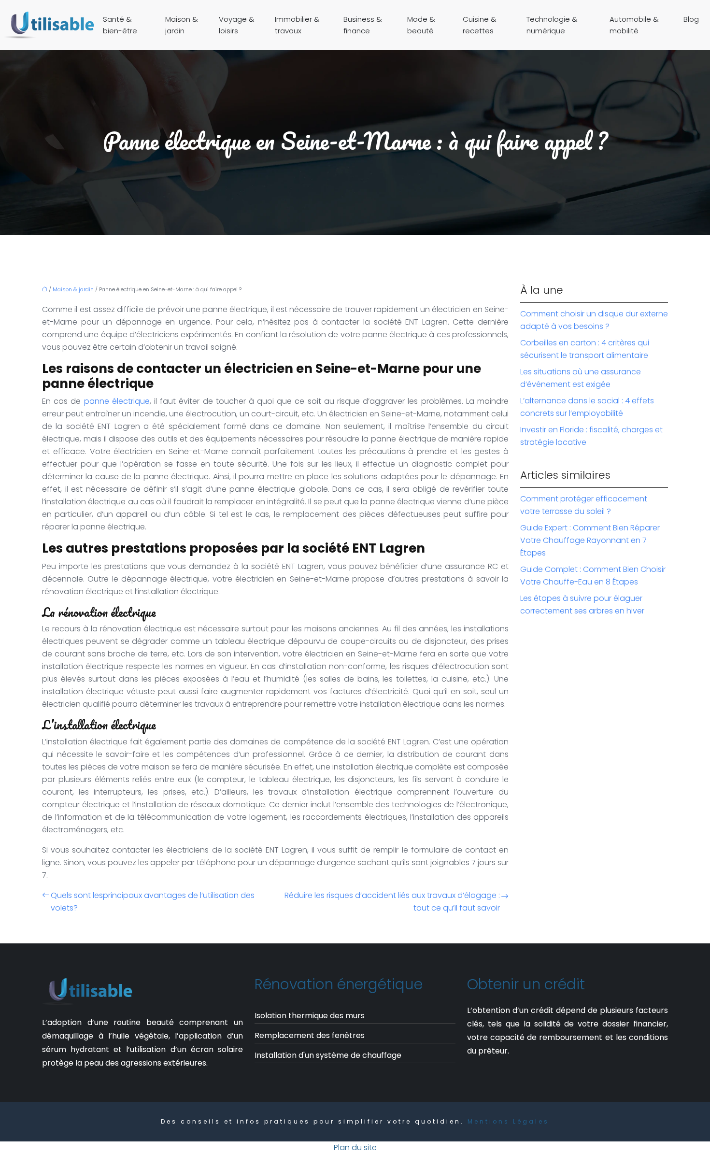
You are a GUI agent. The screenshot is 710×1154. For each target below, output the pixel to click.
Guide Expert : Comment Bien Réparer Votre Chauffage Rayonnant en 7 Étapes (590, 540)
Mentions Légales (508, 1121)
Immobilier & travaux (297, 25)
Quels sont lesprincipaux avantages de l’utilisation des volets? (153, 901)
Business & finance (362, 25)
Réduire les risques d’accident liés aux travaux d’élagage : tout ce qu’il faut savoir (392, 901)
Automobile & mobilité (634, 25)
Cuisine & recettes (480, 25)
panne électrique (117, 401)
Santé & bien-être (120, 25)
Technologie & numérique (552, 25)
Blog (691, 19)
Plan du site (355, 1147)
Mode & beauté (421, 25)
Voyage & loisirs (237, 25)
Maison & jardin (181, 25)
